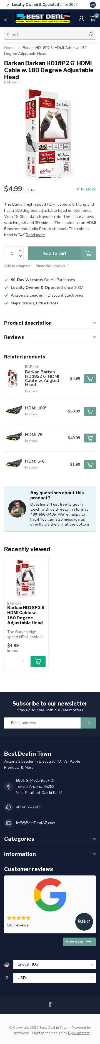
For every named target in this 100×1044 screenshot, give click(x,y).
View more (74, 941)
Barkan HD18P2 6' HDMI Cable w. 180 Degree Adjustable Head (26, 615)
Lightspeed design (47, 1032)
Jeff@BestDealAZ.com (35, 823)
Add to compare (17, 265)
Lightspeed (20, 1032)
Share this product (51, 265)
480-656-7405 (43, 514)
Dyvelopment (78, 1032)
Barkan (11, 82)
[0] (93, 18)
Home (9, 47)
